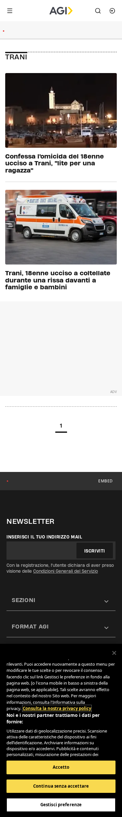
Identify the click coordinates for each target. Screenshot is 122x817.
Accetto (61, 767)
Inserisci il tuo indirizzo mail (44, 537)
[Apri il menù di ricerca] (98, 11)
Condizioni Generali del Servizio (65, 571)
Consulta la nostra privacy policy (57, 708)
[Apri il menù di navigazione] (10, 11)
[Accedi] (112, 11)
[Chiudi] (114, 653)
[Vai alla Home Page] (61, 10)
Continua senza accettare (61, 786)
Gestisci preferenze (61, 805)
